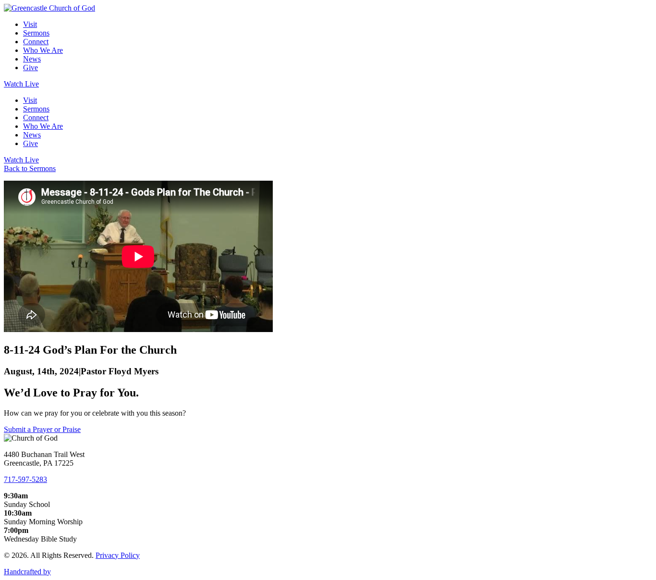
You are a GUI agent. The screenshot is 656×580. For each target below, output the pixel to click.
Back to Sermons (30, 168)
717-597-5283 (25, 479)
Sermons (36, 33)
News (32, 59)
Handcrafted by (27, 572)
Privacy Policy (118, 555)
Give (30, 67)
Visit (30, 24)
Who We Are (43, 50)
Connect (36, 41)
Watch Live (21, 84)
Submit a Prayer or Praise (42, 429)
